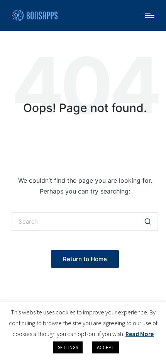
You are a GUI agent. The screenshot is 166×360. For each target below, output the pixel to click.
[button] (147, 221)
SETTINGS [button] (68, 347)
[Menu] (149, 15)
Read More (139, 334)
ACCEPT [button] (105, 347)
